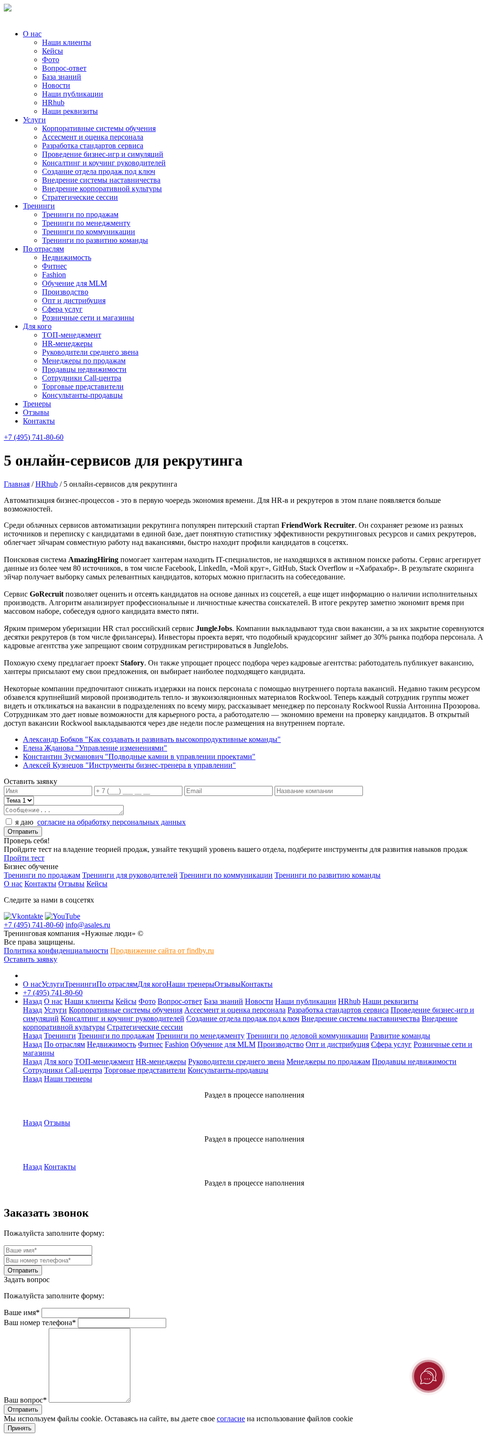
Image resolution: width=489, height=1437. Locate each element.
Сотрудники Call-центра (81, 378)
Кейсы (52, 51)
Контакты (39, 421)
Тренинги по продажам (80, 214)
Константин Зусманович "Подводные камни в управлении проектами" (139, 756)
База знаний (61, 77)
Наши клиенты (66, 42)
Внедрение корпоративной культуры (102, 189)
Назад (32, 1001)
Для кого (37, 326)
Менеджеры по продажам (84, 361)
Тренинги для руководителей (130, 875)
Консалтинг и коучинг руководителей (104, 163)
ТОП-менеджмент (71, 335)
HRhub (53, 102)
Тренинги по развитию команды (95, 240)
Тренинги (39, 206)
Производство (65, 292)
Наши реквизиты (70, 111)
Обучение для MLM (74, 283)
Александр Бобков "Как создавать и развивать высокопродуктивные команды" (152, 739)
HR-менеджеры (67, 343)
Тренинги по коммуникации (88, 232)
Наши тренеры (190, 984)
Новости (56, 85)
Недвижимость (66, 257)
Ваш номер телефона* (40, 1322)
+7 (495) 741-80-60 (34, 437)
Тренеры (37, 404)
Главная (17, 484)
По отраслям (43, 249)
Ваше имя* (22, 1312)
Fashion (54, 275)
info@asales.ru (87, 925)
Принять (20, 1428)
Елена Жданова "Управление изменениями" (95, 748)
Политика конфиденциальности (56, 951)
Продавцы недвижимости (84, 369)
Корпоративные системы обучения (99, 128)
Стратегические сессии (80, 197)
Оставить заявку (30, 959)
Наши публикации (72, 94)
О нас (32, 34)
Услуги (34, 120)
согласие (231, 1419)
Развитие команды (400, 1036)
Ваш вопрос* (25, 1400)
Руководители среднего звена (90, 352)
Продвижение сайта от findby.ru (162, 951)
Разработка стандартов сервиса (92, 146)
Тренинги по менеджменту (86, 223)
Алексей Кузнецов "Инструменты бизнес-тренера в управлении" (129, 765)
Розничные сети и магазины (88, 318)
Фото (50, 59)
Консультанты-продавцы (82, 395)
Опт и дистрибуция (74, 300)
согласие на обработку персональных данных (111, 822)
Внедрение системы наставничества (101, 180)
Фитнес (54, 266)
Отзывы (36, 412)
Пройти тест (24, 858)
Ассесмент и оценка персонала (92, 137)
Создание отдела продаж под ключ (98, 171)
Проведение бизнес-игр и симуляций (102, 154)
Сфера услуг (62, 309)
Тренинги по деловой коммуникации (307, 1036)
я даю (100, 822)
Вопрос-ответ (64, 68)
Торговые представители (83, 386)
